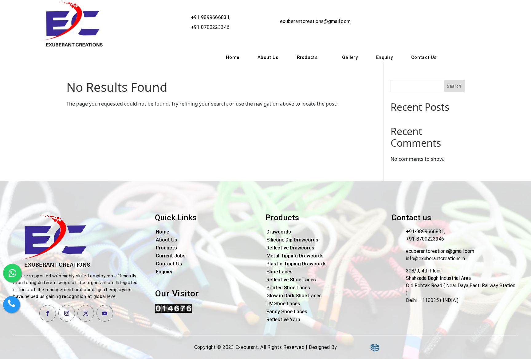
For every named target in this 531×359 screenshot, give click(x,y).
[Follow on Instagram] (66, 313)
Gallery (350, 57)
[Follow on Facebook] (47, 313)
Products (307, 57)
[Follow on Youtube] (104, 313)
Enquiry (384, 57)
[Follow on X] (85, 313)
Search (454, 86)
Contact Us (423, 57)
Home (232, 57)
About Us (268, 57)
